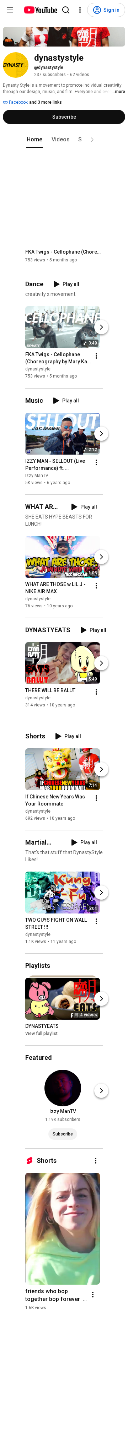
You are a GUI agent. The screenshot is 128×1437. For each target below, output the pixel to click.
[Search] (66, 10)
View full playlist (41, 1033)
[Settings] (80, 10)
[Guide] (10, 10)
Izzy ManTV (36, 475)
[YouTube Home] (40, 10)
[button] (92, 139)
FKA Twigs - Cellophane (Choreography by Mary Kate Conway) (64, 252)
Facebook (18, 102)
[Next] (101, 327)
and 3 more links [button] (45, 102)
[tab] (34, 139)
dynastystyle (37, 369)
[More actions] (96, 356)
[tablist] (64, 139)
